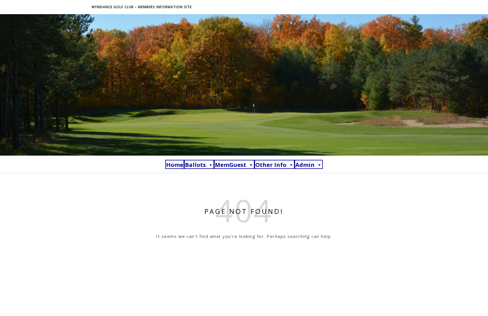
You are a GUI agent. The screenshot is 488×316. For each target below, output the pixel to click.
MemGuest (230, 165)
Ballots (195, 165)
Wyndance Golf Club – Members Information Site (141, 7)
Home (174, 165)
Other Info (270, 165)
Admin (305, 165)
